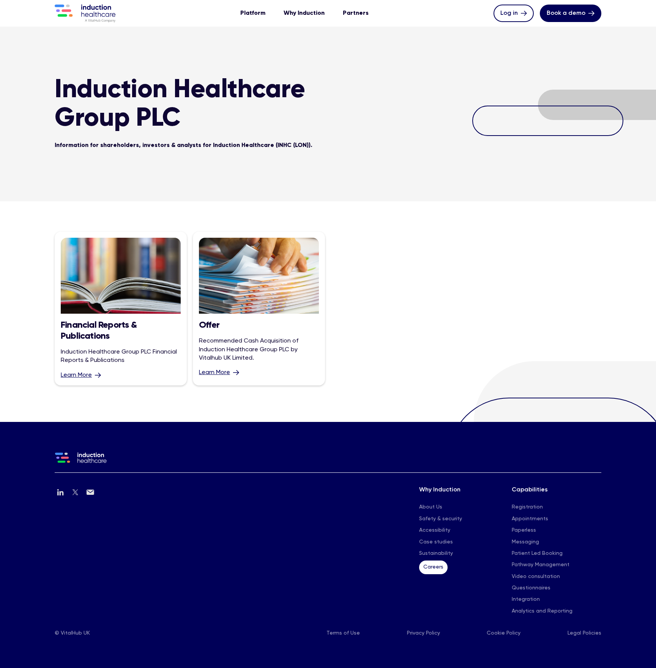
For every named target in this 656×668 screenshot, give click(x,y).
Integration (526, 599)
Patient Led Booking (537, 553)
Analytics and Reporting (542, 611)
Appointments (530, 518)
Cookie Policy (503, 633)
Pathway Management (540, 564)
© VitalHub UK (72, 633)
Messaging (525, 542)
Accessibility (434, 530)
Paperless (524, 530)
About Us (430, 507)
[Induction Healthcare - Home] (328, 462)
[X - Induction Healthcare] (75, 492)
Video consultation (536, 576)
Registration (527, 507)
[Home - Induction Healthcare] (85, 13)
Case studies (436, 542)
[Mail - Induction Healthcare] (90, 492)
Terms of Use (343, 633)
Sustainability (436, 553)
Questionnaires (531, 588)
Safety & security (440, 518)
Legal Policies (584, 633)
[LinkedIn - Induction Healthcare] (60, 492)
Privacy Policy (423, 633)
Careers (433, 567)
